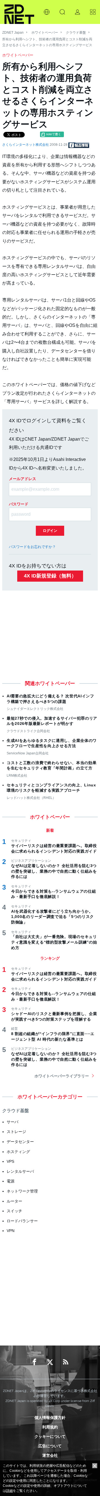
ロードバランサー (22, 1221)
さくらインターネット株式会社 (26, 145)
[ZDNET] (19, 12)
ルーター (14, 1201)
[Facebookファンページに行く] (34, 1362)
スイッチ (14, 1211)
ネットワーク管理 (22, 1191)
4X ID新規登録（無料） (50, 576)
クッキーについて (50, 1436)
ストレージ (16, 1131)
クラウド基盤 (76, 32)
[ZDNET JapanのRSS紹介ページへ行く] (65, 1362)
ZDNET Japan (13, 32)
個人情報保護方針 (50, 1417)
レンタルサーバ (20, 1171)
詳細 (9, 1491)
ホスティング (18, 1151)
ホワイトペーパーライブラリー (61, 1076)
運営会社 (50, 1455)
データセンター (20, 1141)
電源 (10, 1181)
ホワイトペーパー (44, 32)
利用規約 (50, 1427)
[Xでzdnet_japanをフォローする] (50, 1362)
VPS (10, 1161)
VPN (10, 1230)
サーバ (12, 1122)
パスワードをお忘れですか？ (32, 547)
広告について (50, 1446)
